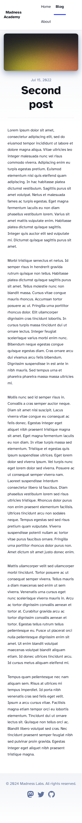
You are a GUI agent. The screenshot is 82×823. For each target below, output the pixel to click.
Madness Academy (13, 15)
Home (46, 7)
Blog (60, 7)
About (46, 22)
